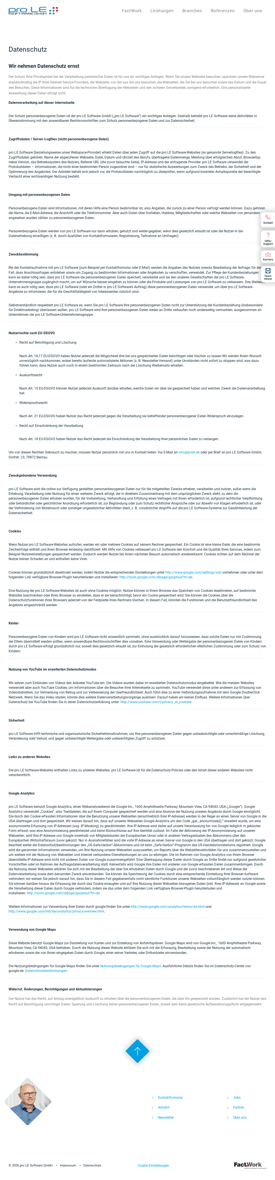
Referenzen (223, 10)
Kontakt (268, 222)
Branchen (192, 10)
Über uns (252, 10)
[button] (137, 1051)
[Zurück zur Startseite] (34, 10)
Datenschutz (92, 1165)
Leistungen (162, 10)
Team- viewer (268, 277)
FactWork (132, 10)
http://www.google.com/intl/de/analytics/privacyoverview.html (56, 911)
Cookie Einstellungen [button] (153, 1165)
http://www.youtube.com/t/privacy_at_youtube (156, 702)
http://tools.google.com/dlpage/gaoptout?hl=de (155, 577)
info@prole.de (189, 452)
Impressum (68, 1165)
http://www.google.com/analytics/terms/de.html (168, 907)
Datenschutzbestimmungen (46, 971)
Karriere (268, 259)
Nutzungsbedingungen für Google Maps (130, 966)
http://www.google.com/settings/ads (193, 572)
